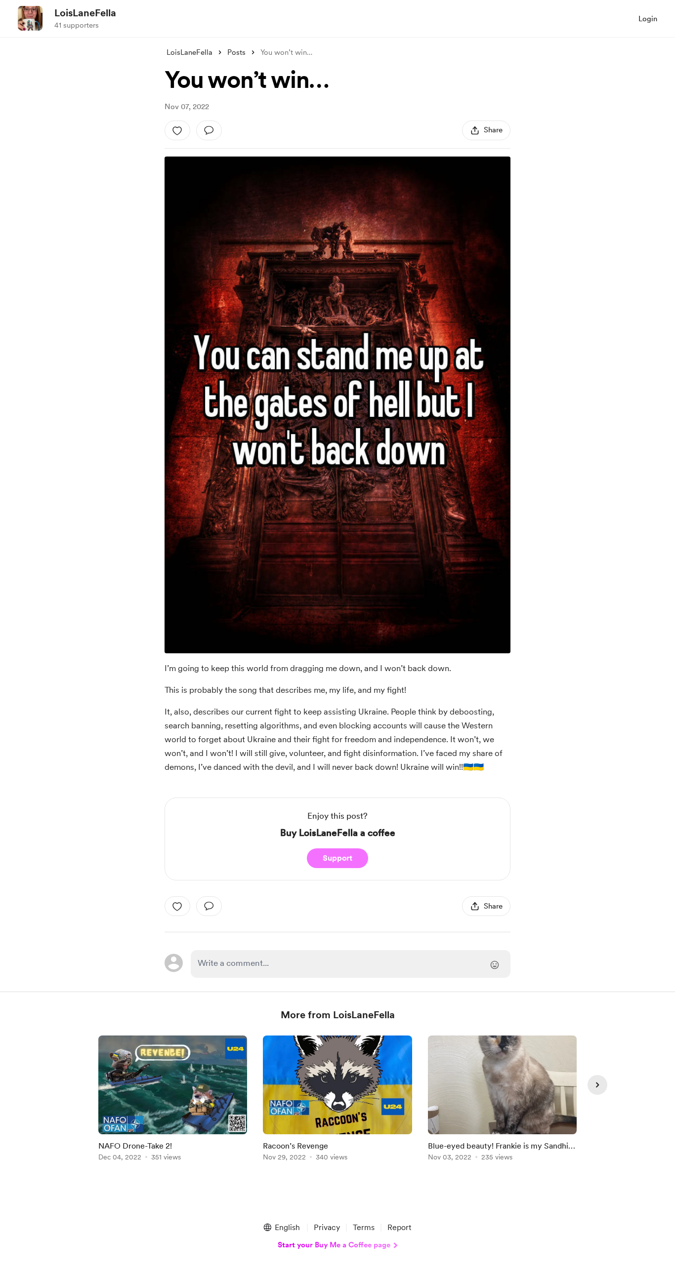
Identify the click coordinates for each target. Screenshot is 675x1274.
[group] (172, 1100)
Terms (364, 1227)
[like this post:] (177, 130)
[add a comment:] (209, 130)
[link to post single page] (172, 1100)
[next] (597, 1085)
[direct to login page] (350, 964)
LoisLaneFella (85, 13)
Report (399, 1227)
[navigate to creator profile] (30, 18)
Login (647, 18)
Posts (236, 52)
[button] (281, 1228)
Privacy (327, 1227)
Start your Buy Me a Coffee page (334, 1244)
